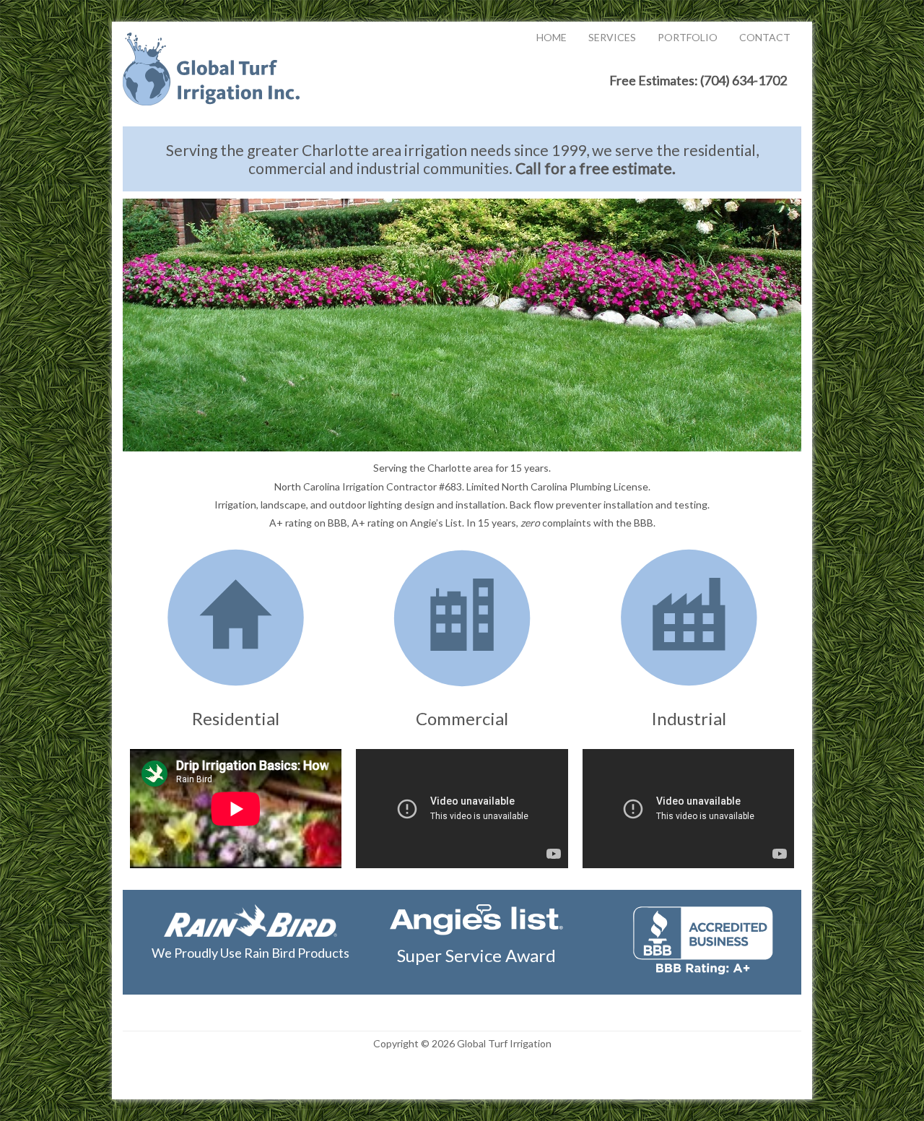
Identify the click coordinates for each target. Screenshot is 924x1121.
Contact (764, 38)
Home (551, 38)
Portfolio (688, 38)
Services (612, 38)
